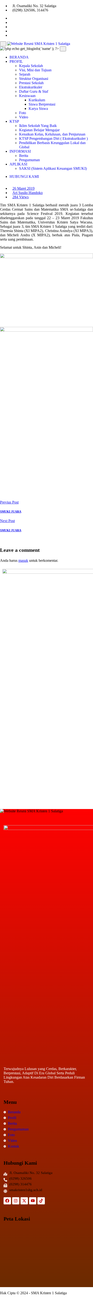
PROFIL (16, 61)
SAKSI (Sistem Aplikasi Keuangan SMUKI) (53, 168)
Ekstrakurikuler (30, 87)
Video (23, 117)
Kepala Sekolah (31, 66)
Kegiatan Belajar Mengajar (39, 130)
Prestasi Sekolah (31, 83)
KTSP (14, 121)
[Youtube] (32, 1201)
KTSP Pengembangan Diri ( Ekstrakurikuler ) (53, 138)
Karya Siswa (38, 109)
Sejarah (24, 74)
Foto (22, 113)
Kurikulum (37, 100)
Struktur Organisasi (33, 79)
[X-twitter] (24, 1201)
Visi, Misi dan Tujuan (35, 70)
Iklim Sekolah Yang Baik (38, 126)
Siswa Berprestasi (42, 104)
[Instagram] (16, 1201)
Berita (23, 156)
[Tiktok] (41, 1201)
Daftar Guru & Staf (33, 91)
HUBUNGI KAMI (24, 176)
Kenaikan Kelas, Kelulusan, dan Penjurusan (52, 134)
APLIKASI (18, 164)
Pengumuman (29, 160)
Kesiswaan (27, 96)
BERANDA (19, 57)
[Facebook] (7, 1201)
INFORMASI (20, 151)
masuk (23, 560)
